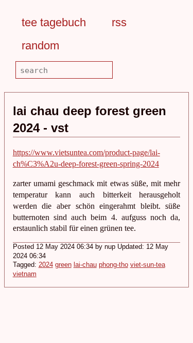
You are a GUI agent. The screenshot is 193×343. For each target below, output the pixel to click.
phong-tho (113, 264)
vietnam (25, 274)
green (63, 264)
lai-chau (85, 264)
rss (119, 22)
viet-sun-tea (147, 264)
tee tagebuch (54, 22)
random (40, 45)
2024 (46, 264)
